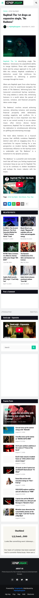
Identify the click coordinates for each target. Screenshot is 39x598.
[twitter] (22, 580)
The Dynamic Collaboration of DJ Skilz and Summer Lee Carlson (28, 257)
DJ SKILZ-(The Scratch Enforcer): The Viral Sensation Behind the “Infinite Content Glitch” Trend (10, 232)
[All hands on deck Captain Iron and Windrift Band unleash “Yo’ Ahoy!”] (8, 470)
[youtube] (26, 580)
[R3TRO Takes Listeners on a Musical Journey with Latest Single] (10, 247)
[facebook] (17, 580)
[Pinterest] (18, 204)
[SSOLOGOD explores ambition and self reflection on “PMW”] (8, 492)
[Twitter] (9, 204)
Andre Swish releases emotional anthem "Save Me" (27, 279)
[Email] (22, 204)
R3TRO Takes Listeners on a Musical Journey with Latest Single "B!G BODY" (10, 257)
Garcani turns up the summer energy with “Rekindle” (24, 429)
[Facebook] (5, 204)
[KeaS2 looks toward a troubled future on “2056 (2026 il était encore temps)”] (8, 459)
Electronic (30, 594)
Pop (28, 197)
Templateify (18, 588)
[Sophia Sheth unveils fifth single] (10, 270)
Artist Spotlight (14, 11)
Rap (32, 197)
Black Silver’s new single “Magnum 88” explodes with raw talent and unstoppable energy (28, 232)
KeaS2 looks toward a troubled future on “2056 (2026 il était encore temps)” (25, 459)
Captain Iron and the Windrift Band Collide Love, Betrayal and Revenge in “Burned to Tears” (25, 501)
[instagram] (12, 580)
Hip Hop (8, 594)
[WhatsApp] (14, 204)
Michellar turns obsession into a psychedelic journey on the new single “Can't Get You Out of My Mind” (25, 513)
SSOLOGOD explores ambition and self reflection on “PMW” (25, 491)
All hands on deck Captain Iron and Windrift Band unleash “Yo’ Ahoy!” (25, 470)
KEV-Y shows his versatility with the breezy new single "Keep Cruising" (19, 416)
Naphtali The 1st (10, 61)
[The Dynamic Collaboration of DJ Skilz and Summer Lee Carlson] (28, 247)
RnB (23, 594)
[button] (2, 3)
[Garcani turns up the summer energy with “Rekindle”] (8, 430)
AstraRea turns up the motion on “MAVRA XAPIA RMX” (24, 438)
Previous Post (6, 312)
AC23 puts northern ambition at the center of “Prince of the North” (25, 448)
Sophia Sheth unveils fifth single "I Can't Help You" (10, 279)
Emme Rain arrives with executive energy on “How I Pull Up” (24, 481)
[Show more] (27, 204)
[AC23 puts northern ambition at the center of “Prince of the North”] (8, 448)
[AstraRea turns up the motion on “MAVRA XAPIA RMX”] (8, 439)
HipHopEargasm (19, 590)
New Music (22, 197)
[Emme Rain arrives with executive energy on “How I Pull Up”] (8, 481)
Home (5, 11)
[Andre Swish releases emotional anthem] (28, 270)
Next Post (33, 312)
